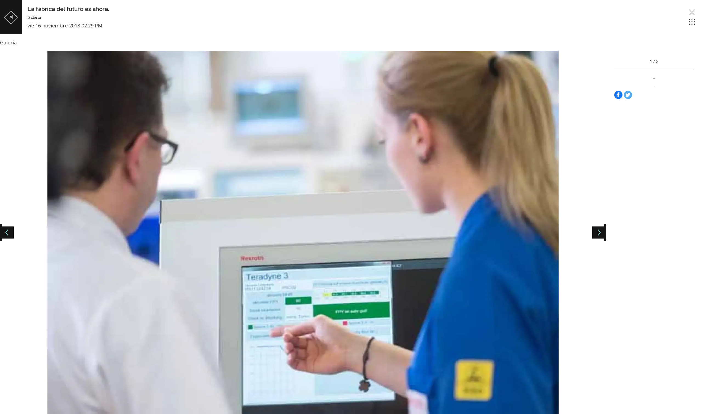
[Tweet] (628, 95)
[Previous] (8, 232)
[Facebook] (618, 95)
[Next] (598, 232)
